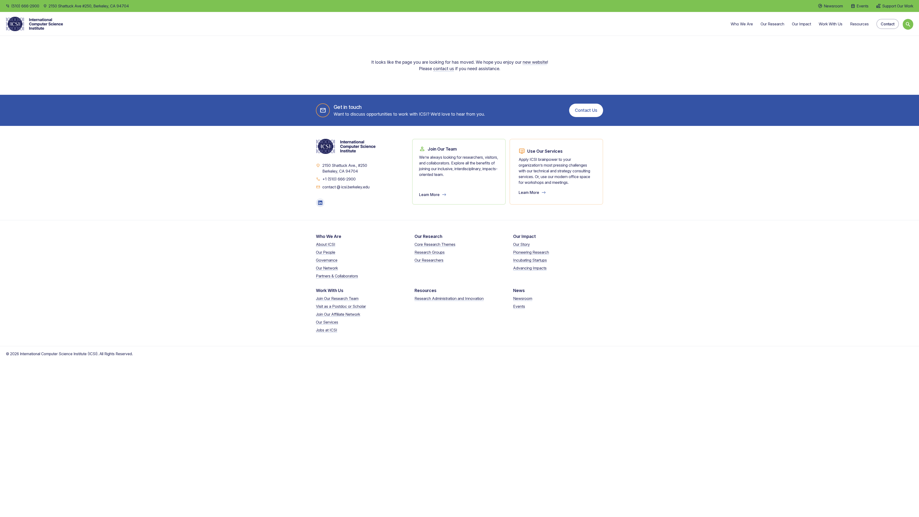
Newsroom (522, 298)
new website (535, 62)
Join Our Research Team (337, 298)
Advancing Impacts (530, 268)
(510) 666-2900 (25, 6)
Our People (325, 252)
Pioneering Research (531, 252)
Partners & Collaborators (337, 276)
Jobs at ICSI (326, 330)
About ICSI (325, 244)
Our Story (521, 244)
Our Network (327, 268)
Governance (326, 260)
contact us (443, 68)
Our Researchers (429, 260)
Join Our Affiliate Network (338, 314)
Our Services (327, 322)
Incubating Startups (530, 260)
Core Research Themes (435, 244)
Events (519, 306)
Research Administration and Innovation (449, 298)
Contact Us (586, 110)
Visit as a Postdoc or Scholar (341, 306)
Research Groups (430, 252)
